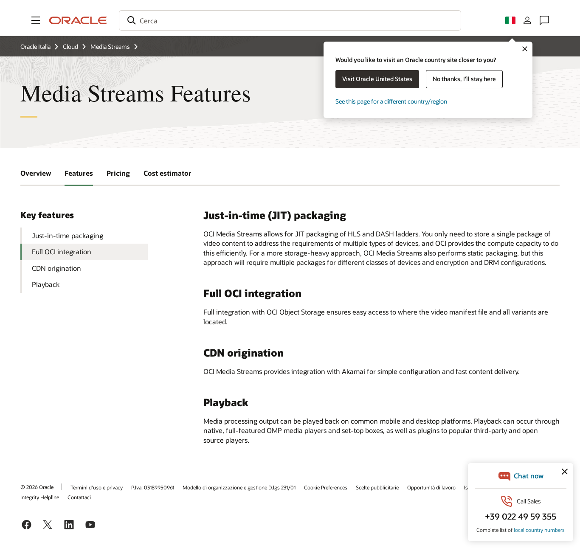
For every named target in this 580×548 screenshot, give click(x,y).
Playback (45, 284)
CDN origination (56, 268)
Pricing (118, 173)
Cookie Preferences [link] (325, 487)
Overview (35, 173)
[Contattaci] (544, 20)
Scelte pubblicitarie (377, 487)
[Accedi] (527, 20)
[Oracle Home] (78, 20)
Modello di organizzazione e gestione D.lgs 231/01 (239, 487)
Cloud (70, 46)
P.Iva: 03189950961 (152, 487)
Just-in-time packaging (67, 235)
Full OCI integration (61, 251)
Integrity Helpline (39, 497)
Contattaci (79, 497)
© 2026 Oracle (36, 486)
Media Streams (110, 46)
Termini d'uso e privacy (96, 487)
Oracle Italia (35, 46)
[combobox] (290, 20)
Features (79, 173)
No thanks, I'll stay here (464, 79)
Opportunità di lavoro (431, 487)
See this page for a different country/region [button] (391, 101)
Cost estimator (167, 173)
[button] (36, 20)
